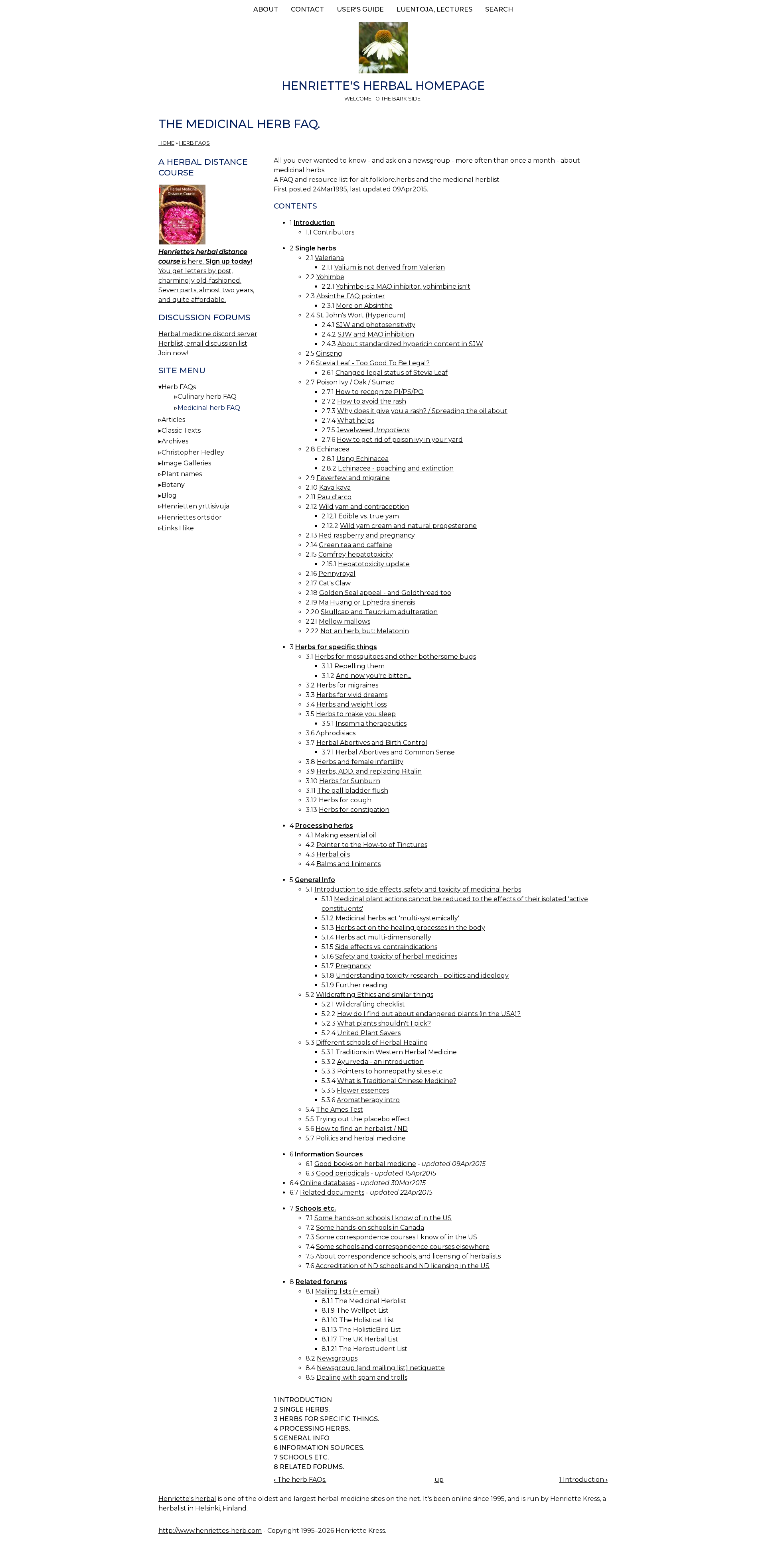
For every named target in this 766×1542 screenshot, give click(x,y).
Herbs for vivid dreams (351, 695)
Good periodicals (342, 1173)
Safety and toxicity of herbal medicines (396, 956)
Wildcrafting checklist (370, 1004)
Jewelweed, (373, 430)
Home (166, 143)
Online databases (327, 1183)
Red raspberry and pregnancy (367, 535)
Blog (169, 495)
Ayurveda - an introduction (380, 1061)
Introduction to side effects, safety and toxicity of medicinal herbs (417, 889)
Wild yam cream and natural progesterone (408, 526)
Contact (307, 9)
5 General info (302, 1438)
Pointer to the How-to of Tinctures (371, 845)
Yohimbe (330, 277)
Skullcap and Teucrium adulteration (379, 612)
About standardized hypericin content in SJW (410, 344)
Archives (175, 441)
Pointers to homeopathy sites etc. (390, 1071)
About (265, 9)
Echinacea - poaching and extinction (396, 468)
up (439, 1479)
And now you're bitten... (373, 675)
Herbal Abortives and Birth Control (371, 742)
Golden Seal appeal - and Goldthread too (385, 593)
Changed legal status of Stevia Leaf (392, 372)
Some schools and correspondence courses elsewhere (403, 1247)
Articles (173, 419)
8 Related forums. (309, 1467)
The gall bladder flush (352, 790)
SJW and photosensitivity (375, 325)
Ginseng (329, 353)
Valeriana (329, 258)
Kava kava (335, 487)
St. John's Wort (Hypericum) (361, 315)
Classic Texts (181, 430)
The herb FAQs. (300, 1479)
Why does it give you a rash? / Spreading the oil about (422, 411)
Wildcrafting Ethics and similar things (374, 994)
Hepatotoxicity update (374, 564)
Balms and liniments (348, 864)
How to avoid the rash (371, 401)
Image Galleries (186, 463)
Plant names (182, 474)
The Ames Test (339, 1109)
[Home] (383, 49)
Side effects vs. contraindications (386, 947)
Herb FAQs (194, 143)
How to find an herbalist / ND (362, 1128)
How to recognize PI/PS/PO (380, 392)
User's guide (360, 9)
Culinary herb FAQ (207, 396)
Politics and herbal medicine (361, 1138)
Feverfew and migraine (353, 478)
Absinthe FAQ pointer (350, 296)
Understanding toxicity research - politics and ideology (422, 975)
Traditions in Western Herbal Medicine (396, 1052)
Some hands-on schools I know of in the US (383, 1218)
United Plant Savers (369, 1033)
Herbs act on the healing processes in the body (410, 928)
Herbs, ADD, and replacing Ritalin (369, 771)
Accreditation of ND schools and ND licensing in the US (403, 1266)
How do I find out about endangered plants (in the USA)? (429, 1014)
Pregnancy (353, 966)
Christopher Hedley (193, 452)
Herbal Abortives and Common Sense (395, 752)
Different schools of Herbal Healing (372, 1042)
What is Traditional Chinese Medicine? (396, 1081)
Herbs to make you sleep (356, 714)
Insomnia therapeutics (371, 723)
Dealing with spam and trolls (361, 1377)
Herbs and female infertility (360, 762)
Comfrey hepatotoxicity (355, 554)
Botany (173, 484)
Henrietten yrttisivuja (195, 506)
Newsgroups (337, 1358)
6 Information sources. (319, 1447)
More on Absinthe (364, 305)
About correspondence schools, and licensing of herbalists (408, 1256)
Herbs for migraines (347, 685)
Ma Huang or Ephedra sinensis (367, 602)
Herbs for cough (345, 800)
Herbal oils (333, 854)
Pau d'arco (334, 497)
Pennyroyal (336, 573)
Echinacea (333, 449)
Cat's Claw (335, 583)
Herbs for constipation (354, 809)
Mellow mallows (344, 621)
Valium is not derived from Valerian (389, 267)
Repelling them (359, 666)
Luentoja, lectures (434, 9)
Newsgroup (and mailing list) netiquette (381, 1368)
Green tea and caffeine (355, 545)
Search (499, 9)
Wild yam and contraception (364, 506)
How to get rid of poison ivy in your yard (400, 439)
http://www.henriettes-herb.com (210, 1530)
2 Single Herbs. (302, 1409)
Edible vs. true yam (368, 516)
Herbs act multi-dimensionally (383, 937)
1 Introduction (303, 1400)
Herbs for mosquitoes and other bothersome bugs (395, 656)
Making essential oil (345, 835)
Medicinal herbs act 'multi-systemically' (397, 918)
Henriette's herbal (187, 1499)
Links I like (178, 528)
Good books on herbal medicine (365, 1164)
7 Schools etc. (301, 1457)
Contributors (333, 232)
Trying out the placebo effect (363, 1119)
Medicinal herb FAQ (209, 408)
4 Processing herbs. (312, 1428)
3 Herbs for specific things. (326, 1419)
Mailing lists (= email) (347, 1291)
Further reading (361, 985)
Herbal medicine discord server (207, 334)
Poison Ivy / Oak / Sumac (355, 382)
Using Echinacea (362, 459)
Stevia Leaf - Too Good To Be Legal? (373, 363)
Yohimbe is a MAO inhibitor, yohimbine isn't (403, 286)
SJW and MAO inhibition (376, 334)
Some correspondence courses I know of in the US (396, 1237)
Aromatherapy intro (368, 1100)
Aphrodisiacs (335, 733)
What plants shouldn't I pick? (384, 1023)
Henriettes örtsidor (192, 517)
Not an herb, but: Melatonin (364, 631)
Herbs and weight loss (351, 704)
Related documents (332, 1192)
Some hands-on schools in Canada (370, 1227)
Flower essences (363, 1090)
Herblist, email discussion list (202, 343)
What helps (355, 420)
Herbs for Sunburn (349, 781)
